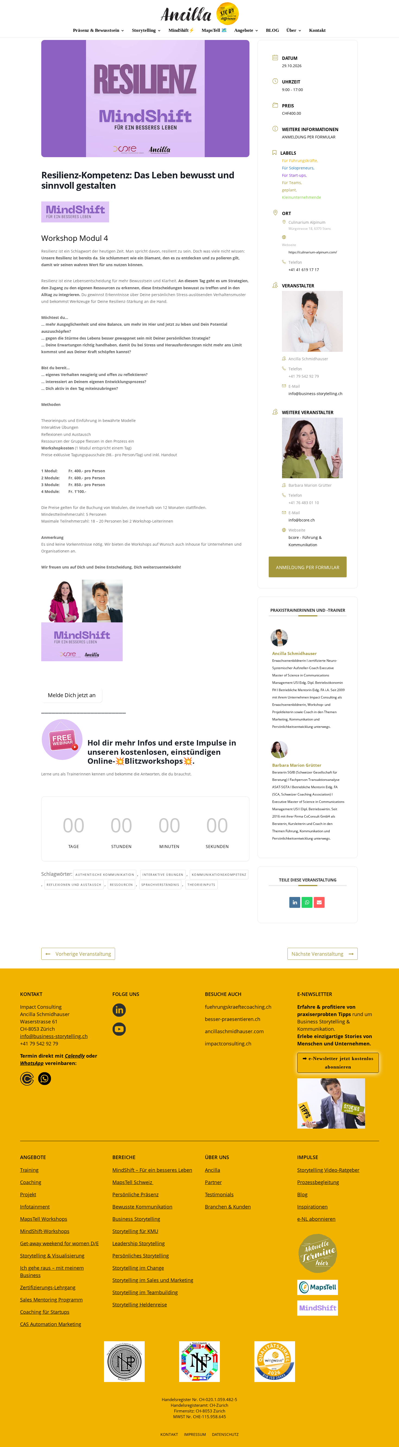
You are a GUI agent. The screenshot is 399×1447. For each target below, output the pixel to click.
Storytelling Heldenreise (139, 1304)
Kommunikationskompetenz (219, 874)
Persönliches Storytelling (140, 1255)
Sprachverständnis (160, 885)
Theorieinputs (202, 885)
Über (291, 31)
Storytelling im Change (138, 1268)
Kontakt (317, 31)
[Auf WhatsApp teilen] (307, 902)
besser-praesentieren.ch (232, 1019)
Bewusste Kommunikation (142, 1206)
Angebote (243, 31)
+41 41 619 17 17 (304, 269)
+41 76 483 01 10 (304, 502)
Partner (213, 1182)
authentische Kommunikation (104, 874)
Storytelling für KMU (135, 1231)
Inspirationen (312, 1206)
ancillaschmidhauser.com (234, 1031)
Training (29, 1170)
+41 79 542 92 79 (304, 376)
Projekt (28, 1194)
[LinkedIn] (294, 902)
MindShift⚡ (181, 31)
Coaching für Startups (44, 1312)
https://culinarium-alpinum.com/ (313, 252)
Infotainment (35, 1206)
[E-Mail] (319, 902)
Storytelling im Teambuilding (145, 1292)
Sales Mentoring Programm (51, 1299)
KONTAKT (169, 1435)
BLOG (272, 31)
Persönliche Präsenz (135, 1194)
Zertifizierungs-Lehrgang (47, 1287)
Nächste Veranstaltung (317, 954)
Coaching (30, 1182)
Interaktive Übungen (162, 874)
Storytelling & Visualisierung (52, 1255)
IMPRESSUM (195, 1435)
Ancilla (212, 1170)
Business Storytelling (136, 1219)
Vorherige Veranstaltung (83, 954)
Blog (302, 1194)
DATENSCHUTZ (225, 1435)
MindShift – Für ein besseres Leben (152, 1170)
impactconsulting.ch (228, 1043)
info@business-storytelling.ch (316, 393)
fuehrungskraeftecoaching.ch (238, 1007)
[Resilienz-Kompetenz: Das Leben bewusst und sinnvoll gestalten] (75, 220)
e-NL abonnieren (316, 1219)
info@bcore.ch (302, 520)
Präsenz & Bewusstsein (96, 31)
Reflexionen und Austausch (74, 885)
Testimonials (219, 1194)
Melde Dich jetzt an (72, 695)
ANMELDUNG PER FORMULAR (308, 136)
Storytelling (144, 31)
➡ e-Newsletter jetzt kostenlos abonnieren (338, 1063)
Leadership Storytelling (138, 1243)
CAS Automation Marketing (50, 1324)
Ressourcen (121, 885)
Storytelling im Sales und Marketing (152, 1280)
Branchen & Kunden (228, 1206)
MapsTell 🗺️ (214, 31)
